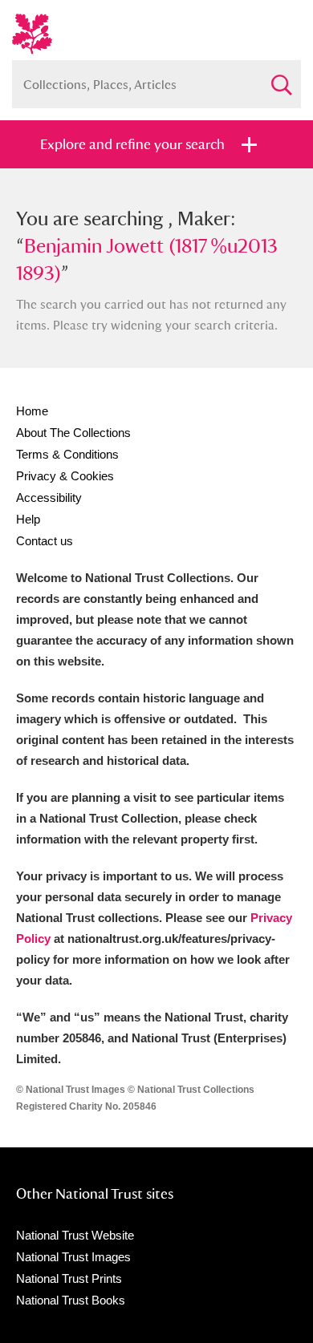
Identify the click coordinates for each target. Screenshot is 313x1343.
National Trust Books (70, 1300)
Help (28, 519)
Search (281, 78)
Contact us (44, 541)
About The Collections (73, 432)
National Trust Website (75, 1235)
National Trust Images (73, 1257)
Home (32, 411)
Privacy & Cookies (65, 476)
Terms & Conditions (67, 454)
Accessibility (49, 497)
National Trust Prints (69, 1278)
